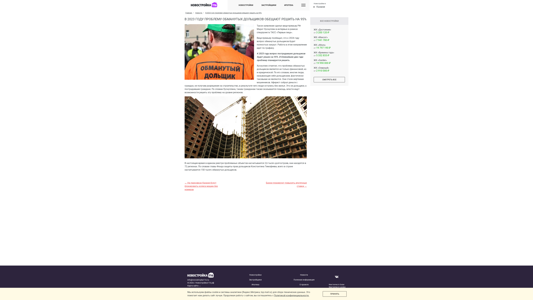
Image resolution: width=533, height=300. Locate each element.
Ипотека (288, 5)
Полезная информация (304, 280)
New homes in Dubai (336, 285)
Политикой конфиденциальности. (291, 295)
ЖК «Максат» (321, 39)
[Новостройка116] (208, 275)
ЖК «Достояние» (322, 31)
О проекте (304, 284)
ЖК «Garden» (321, 61)
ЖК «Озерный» (321, 69)
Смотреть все (329, 79)
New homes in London (337, 287)
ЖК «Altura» (321, 46)
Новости (304, 275)
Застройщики (268, 5)
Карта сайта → (194, 286)
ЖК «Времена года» (324, 54)
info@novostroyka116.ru (198, 280)
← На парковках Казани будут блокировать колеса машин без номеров (201, 186)
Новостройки (246, 5)
